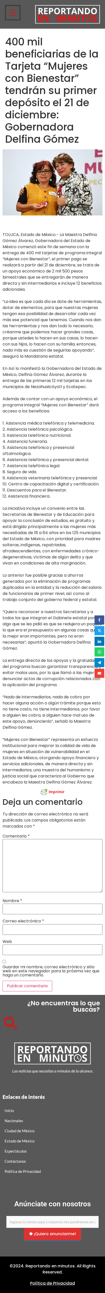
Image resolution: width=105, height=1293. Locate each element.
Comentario (16, 836)
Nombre (12, 901)
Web (7, 942)
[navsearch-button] (9, 1021)
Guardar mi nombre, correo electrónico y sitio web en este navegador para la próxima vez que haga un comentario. (51, 971)
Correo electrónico (23, 921)
